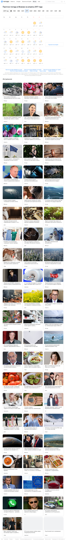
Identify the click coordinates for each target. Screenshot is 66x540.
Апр (27, 11)
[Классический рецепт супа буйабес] (12, 465)
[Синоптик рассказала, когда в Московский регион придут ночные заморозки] (53, 175)
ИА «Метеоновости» (61, 539)
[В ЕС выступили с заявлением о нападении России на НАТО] (12, 154)
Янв (14, 11)
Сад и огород (43, 71)
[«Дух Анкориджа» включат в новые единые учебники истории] (33, 444)
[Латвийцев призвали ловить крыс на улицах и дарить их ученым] (53, 134)
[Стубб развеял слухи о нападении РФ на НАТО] (53, 299)
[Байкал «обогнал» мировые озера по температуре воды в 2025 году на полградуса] (53, 320)
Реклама (11, 539)
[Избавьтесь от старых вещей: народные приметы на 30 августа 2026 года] (33, 134)
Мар (22, 11)
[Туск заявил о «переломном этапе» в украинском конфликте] (12, 175)
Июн (35, 11)
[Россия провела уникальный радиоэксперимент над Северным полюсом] (53, 340)
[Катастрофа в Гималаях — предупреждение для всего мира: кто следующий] (12, 92)
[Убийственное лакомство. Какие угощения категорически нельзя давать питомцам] (33, 196)
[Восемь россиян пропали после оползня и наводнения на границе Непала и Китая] (53, 258)
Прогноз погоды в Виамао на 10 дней (19, 71)
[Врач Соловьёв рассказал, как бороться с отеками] (53, 361)
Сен (47, 11)
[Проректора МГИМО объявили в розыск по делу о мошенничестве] (12, 278)
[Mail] (2, 1)
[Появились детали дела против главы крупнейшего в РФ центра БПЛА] (53, 154)
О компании (6, 539)
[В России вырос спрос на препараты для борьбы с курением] (33, 423)
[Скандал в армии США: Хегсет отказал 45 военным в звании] (12, 485)
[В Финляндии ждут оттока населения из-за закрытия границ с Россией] (33, 485)
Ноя (56, 11)
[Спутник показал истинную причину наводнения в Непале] (53, 444)
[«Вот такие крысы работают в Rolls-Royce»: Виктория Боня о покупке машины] (33, 113)
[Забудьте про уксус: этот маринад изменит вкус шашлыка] (12, 299)
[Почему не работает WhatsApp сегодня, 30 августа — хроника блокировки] (12, 506)
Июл (39, 11)
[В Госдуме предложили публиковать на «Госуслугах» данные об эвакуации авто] (53, 506)
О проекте (17, 539)
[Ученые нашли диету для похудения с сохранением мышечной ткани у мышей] (53, 465)
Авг (43, 11)
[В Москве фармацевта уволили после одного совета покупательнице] (33, 320)
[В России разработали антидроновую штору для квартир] (33, 340)
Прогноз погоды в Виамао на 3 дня (14, 69)
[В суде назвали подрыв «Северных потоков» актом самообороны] (12, 196)
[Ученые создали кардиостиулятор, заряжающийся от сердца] (33, 402)
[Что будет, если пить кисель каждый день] (53, 485)
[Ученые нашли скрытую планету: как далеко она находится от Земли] (12, 444)
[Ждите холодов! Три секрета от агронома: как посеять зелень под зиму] (53, 216)
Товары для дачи (52, 71)
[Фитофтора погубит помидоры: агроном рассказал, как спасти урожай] (12, 382)
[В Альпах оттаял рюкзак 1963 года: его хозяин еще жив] (53, 423)
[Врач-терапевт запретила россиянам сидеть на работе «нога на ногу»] (12, 527)
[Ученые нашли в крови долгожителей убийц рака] (33, 175)
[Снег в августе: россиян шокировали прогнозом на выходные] (33, 258)
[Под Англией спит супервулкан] (53, 527)
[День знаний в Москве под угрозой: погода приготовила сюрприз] (33, 154)
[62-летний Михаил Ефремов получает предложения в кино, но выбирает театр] (12, 340)
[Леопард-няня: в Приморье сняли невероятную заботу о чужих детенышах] (12, 113)
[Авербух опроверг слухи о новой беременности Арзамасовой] (53, 402)
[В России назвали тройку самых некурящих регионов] (33, 527)
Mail (2, 539)
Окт (51, 11)
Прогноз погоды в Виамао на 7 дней (51, 69)
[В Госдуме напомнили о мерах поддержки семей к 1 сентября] (12, 423)
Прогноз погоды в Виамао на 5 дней (32, 69)
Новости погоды (33, 71)
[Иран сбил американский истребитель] (53, 237)
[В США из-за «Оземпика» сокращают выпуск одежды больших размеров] (12, 237)
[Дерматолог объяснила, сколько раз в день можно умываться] (12, 258)
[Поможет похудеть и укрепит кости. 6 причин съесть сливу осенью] (12, 134)
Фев (18, 11)
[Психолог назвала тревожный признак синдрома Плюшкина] (33, 216)
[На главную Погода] (6, 1)
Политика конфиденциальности (26, 539)
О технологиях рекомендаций (38, 539)
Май (31, 11)
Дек (60, 11)
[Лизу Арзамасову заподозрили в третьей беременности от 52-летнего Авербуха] (53, 382)
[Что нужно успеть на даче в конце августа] (12, 320)
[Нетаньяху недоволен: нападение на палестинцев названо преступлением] (12, 361)
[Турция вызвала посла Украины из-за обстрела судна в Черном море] (53, 278)
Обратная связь (48, 539)
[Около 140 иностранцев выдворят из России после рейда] (53, 92)
